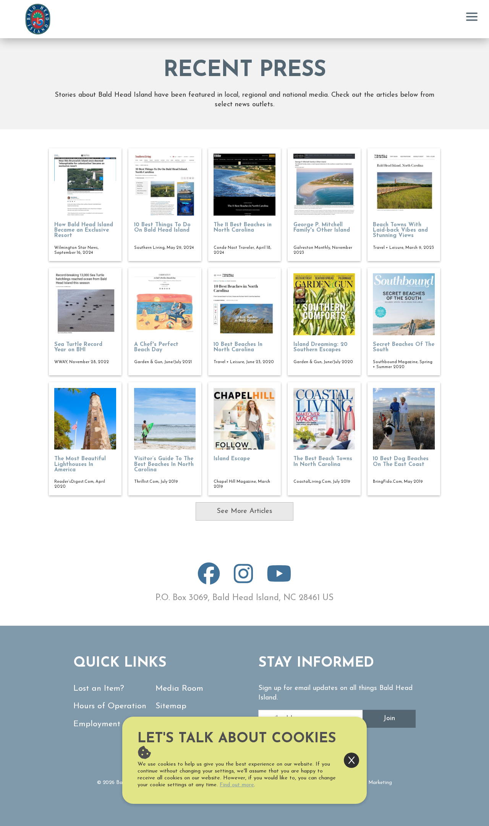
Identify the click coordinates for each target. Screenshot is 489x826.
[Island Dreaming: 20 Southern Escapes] (324, 304)
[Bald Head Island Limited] (37, 19)
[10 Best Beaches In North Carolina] (244, 304)
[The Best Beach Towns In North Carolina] (324, 419)
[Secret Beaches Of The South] (404, 304)
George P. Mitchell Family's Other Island (321, 227)
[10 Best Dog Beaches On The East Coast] (404, 419)
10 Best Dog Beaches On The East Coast (401, 461)
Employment (96, 724)
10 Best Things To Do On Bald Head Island (162, 227)
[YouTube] (279, 580)
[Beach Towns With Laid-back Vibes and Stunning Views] (404, 185)
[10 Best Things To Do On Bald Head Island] (165, 185)
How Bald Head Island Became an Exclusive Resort (83, 230)
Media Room (179, 689)
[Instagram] (243, 580)
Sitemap (170, 706)
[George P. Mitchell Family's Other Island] (324, 185)
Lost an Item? (98, 689)
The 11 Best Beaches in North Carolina (243, 227)
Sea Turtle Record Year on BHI (78, 347)
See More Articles (244, 511)
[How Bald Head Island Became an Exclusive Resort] (85, 185)
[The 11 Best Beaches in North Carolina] (244, 185)
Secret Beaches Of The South (403, 347)
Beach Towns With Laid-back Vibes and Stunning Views (400, 230)
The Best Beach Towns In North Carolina (322, 461)
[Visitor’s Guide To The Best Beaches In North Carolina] (165, 419)
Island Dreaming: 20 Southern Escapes (320, 347)
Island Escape (232, 459)
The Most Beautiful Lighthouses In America (80, 464)
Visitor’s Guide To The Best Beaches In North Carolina (164, 464)
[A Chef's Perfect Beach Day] (165, 304)
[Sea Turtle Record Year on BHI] (85, 304)
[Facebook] (209, 580)
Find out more (237, 785)
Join (389, 718)
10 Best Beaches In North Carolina (238, 347)
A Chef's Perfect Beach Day (156, 347)
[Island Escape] (244, 419)
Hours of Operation (109, 706)
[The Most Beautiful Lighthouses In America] (85, 419)
